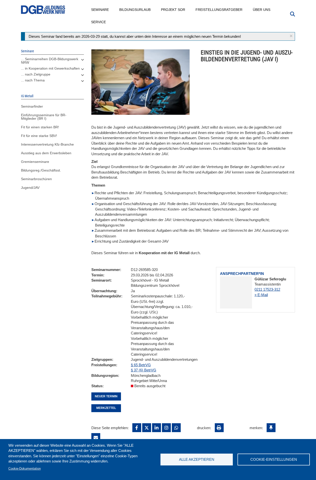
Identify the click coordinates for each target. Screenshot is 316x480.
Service (98, 22)
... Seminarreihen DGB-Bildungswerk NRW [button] (49, 60)
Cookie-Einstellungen (273, 459)
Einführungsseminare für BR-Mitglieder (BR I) (43, 116)
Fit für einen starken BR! (40, 127)
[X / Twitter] (146, 427)
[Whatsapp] (176, 427)
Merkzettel (106, 408)
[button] (291, 35)
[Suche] (292, 13)
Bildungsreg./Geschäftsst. (41, 170)
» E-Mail (261, 295)
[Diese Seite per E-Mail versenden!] (95, 437)
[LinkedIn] (156, 427)
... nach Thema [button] (33, 80)
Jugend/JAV (30, 188)
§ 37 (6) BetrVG (143, 370)
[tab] (52, 62)
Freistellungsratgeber (219, 10)
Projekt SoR (173, 10)
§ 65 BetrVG (141, 365)
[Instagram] (166, 427)
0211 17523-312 (267, 289)
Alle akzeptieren (196, 459)
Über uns (262, 10)
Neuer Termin (106, 396)
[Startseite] (43, 9)
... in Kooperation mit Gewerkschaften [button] (50, 68)
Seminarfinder (32, 106)
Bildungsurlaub (135, 10)
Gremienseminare (35, 162)
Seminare (100, 10)
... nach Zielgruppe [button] (35, 74)
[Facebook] (136, 427)
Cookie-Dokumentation (24, 468)
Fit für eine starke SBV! (39, 136)
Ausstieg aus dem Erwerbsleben (46, 153)
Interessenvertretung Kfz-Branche (47, 144)
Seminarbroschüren (36, 179)
